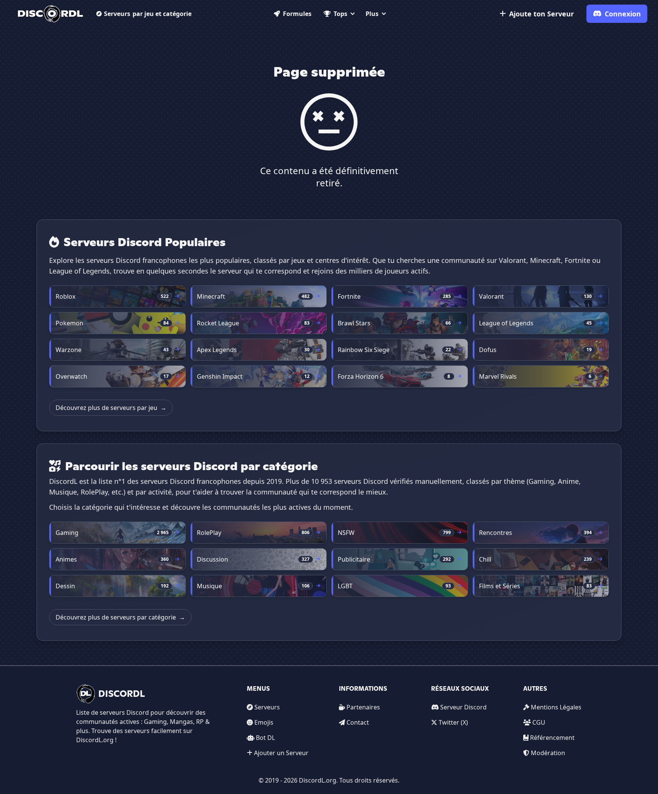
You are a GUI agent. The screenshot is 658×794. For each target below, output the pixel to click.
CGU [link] (538, 722)
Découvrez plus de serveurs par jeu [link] (111, 407)
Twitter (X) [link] (453, 722)
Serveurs (148, 14)
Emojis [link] (263, 722)
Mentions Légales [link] (556, 707)
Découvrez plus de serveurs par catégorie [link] (120, 617)
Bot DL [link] (265, 737)
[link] (50, 14)
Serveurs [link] (267, 707)
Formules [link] (297, 14)
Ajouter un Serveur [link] (281, 753)
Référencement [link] (552, 737)
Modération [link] (548, 753)
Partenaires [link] (363, 707)
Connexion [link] (623, 13)
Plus (372, 14)
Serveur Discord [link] (463, 707)
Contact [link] (358, 722)
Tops (340, 14)
